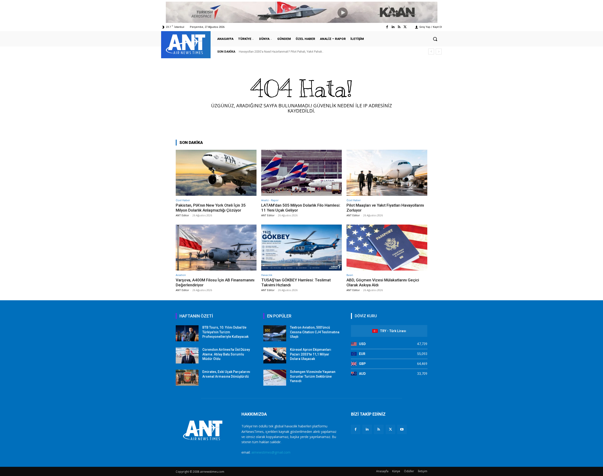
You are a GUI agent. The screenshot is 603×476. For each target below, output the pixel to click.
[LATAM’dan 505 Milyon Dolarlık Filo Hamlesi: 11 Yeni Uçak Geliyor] (301, 173)
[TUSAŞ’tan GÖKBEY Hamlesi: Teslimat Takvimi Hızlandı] (301, 248)
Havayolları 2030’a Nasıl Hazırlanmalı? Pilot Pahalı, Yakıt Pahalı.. (281, 51)
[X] (390, 429)
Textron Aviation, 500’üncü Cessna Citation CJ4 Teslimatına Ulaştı (314, 332)
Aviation (181, 275)
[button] (435, 39)
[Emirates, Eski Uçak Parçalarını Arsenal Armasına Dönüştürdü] (187, 378)
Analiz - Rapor (270, 200)
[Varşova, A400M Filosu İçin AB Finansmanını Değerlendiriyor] (216, 248)
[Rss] (399, 27)
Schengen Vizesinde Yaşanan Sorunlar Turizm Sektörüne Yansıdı (312, 376)
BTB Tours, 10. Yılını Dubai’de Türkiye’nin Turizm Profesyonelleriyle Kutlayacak (225, 332)
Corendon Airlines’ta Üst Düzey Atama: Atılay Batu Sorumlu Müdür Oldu (226, 354)
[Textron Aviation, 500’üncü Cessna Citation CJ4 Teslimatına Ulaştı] (274, 333)
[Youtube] (402, 429)
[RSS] (378, 429)
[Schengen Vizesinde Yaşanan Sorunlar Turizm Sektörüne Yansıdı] (274, 378)
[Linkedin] (393, 27)
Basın (349, 275)
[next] (439, 51)
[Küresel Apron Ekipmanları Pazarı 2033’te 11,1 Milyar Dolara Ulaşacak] (274, 355)
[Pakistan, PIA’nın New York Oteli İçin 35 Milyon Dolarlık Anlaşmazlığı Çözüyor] (216, 173)
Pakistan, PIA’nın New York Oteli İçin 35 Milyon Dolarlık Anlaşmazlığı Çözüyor (211, 207)
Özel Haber (183, 200)
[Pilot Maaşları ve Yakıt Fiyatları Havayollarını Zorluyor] (386, 173)
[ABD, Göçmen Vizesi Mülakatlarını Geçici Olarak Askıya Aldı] (386, 248)
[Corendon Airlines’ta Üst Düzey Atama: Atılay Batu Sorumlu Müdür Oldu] (187, 355)
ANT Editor (182, 215)
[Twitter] (405, 27)
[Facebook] (387, 27)
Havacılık (266, 275)
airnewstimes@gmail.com (270, 452)
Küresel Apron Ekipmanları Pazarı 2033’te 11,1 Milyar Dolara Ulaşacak (310, 354)
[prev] (431, 51)
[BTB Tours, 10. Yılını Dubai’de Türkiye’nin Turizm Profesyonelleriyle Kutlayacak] (187, 333)
